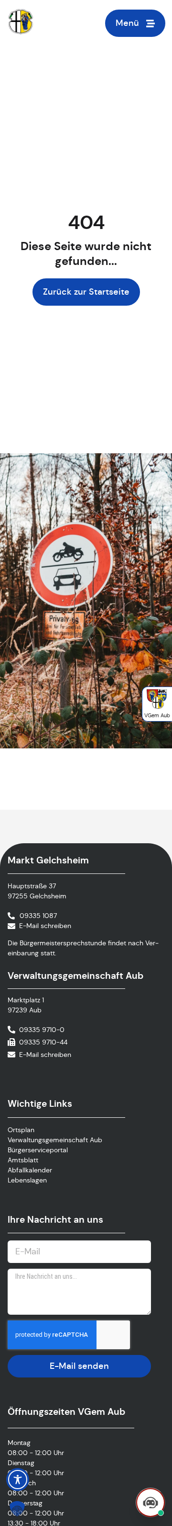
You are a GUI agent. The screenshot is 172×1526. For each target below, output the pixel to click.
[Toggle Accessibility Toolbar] (17, 1479)
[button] (17, 1509)
